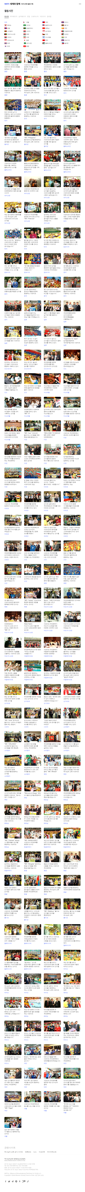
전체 (5, 22)
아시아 (6, 16)
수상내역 (42, 1152)
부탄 (65, 28)
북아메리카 (13, 16)
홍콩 (27, 46)
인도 (65, 37)
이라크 (9, 37)
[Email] (13, 1181)
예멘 (27, 34)
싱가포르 (48, 31)
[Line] (16, 1181)
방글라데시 (29, 28)
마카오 (28, 25)
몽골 (8, 28)
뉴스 (35, 1152)
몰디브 (66, 25)
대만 (46, 22)
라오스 (66, 22)
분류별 (49, 16)
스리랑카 (10, 31)
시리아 (28, 31)
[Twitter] (9, 1181)
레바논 (9, 25)
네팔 (27, 22)
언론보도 (28, 1152)
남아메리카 (22, 16)
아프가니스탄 (11, 34)
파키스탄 (29, 43)
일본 (27, 40)
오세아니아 (35, 16)
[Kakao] (20, 1181)
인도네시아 (10, 40)
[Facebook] (5, 1181)
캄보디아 (67, 40)
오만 (46, 34)
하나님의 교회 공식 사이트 (13, 1152)
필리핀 (66, 43)
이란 (27, 37)
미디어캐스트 (51, 1152)
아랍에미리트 (68, 31)
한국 (8, 46)
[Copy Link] (28, 1181)
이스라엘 (48, 37)
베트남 (47, 28)
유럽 (28, 16)
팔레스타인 (48, 43)
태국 (8, 43)
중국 (46, 40)
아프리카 (43, 16)
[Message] (23, 1181)
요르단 (66, 34)
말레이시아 (48, 25)
